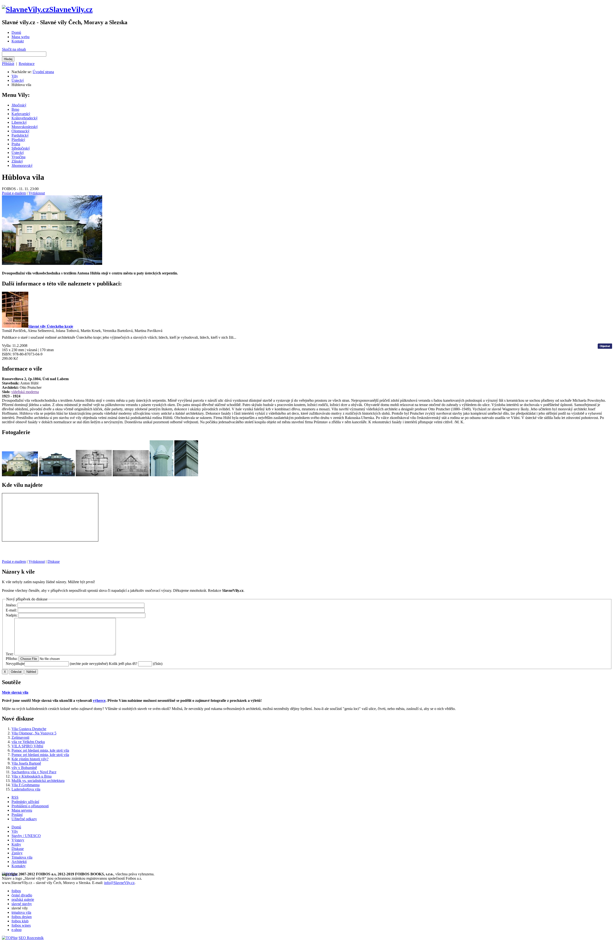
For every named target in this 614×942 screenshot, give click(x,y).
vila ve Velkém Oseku (28, 742)
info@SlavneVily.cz (119, 883)
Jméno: (12, 605)
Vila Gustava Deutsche (29, 729)
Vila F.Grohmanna (26, 785)
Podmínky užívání (25, 802)
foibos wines (21, 925)
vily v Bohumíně (24, 768)
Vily (15, 76)
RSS (15, 797)
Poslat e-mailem (14, 193)
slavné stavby (22, 904)
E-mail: (12, 610)
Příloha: (12, 659)
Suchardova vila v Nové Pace (34, 772)
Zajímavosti (20, 737)
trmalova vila (21, 912)
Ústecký (18, 80)
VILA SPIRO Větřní (27, 746)
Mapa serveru (22, 810)
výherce (99, 700)
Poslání (17, 815)
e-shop (17, 930)
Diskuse (53, 561)
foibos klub (20, 921)
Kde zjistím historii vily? (30, 759)
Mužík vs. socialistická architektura (38, 781)
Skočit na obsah (14, 49)
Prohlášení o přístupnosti (30, 806)
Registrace (27, 64)
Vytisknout (37, 193)
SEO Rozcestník (31, 938)
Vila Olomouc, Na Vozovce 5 (34, 733)
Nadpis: (12, 615)
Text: (10, 654)
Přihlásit (8, 64)
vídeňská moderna (25, 392)
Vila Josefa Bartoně (26, 763)
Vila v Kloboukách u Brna (32, 776)
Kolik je (115, 664)
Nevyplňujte (15, 664)
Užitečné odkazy (24, 819)
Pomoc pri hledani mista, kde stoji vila (40, 750)
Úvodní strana (43, 72)
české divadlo (22, 895)
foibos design (22, 917)
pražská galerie (23, 899)
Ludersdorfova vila (26, 789)
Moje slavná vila (15, 692)
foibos (16, 891)
